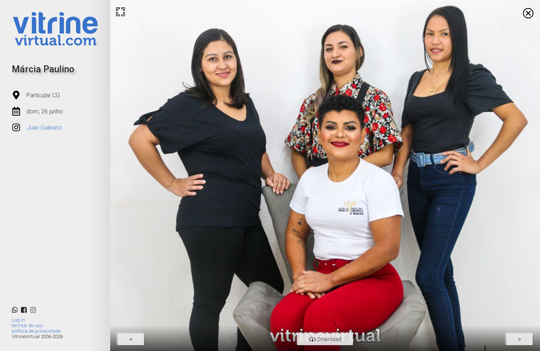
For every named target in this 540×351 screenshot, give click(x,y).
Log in (18, 320)
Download (329, 339)
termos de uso (27, 325)
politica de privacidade (36, 331)
